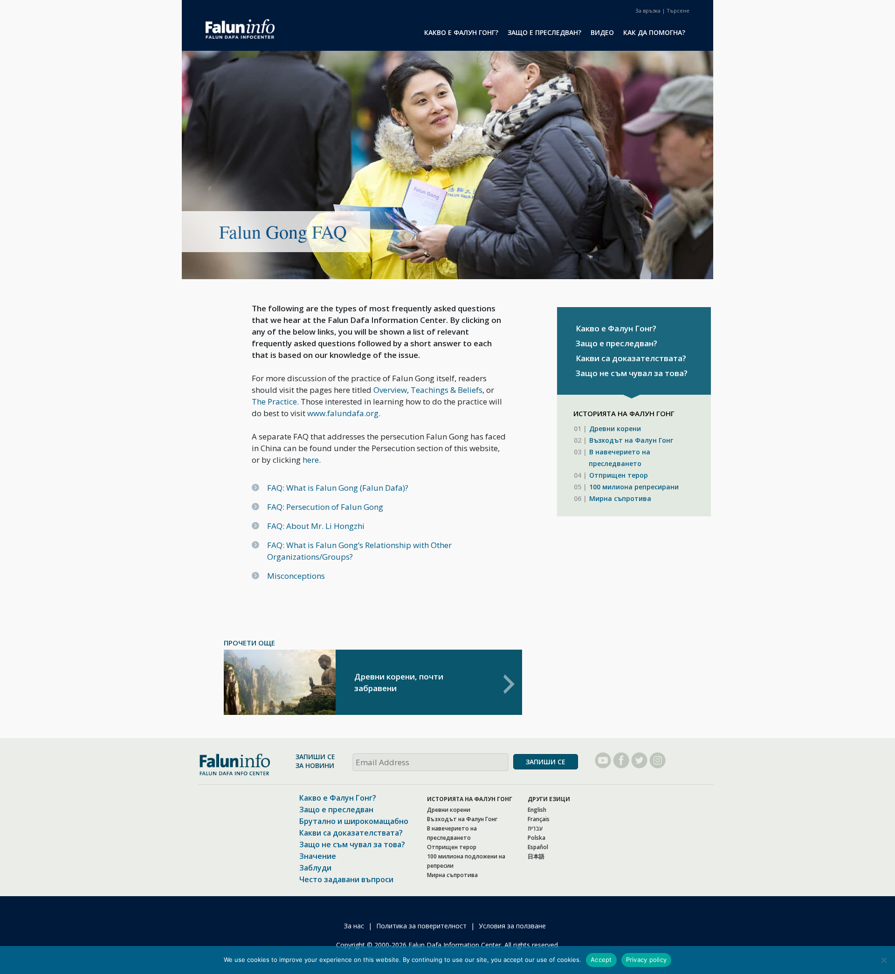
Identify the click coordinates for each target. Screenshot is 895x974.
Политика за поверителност (421, 925)
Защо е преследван (336, 809)
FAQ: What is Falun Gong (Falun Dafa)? (337, 487)
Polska (536, 838)
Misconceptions (296, 575)
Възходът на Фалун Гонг (631, 440)
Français (539, 819)
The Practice (274, 401)
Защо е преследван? (616, 343)
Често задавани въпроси (346, 879)
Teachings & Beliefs (446, 389)
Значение (317, 856)
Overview (390, 389)
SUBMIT (545, 761)
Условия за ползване (512, 925)
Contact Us (648, 10)
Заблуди (315, 868)
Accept (601, 959)
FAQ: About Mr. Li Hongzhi (316, 526)
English (537, 810)
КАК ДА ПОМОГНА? (654, 32)
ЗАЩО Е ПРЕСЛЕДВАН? (544, 32)
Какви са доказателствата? (631, 358)
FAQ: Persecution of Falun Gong (325, 506)
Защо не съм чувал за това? (632, 373)
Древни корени (615, 428)
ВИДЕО (602, 32)
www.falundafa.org (343, 413)
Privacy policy (646, 959)
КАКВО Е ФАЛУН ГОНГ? (461, 32)
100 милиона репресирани (634, 486)
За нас (354, 925)
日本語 (536, 856)
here (311, 459)
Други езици (549, 799)
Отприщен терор (618, 475)
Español (538, 847)
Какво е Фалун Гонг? (616, 328)
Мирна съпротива (620, 498)
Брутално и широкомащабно (353, 821)
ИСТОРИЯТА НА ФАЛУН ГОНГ (469, 799)
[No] (883, 960)
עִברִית (535, 828)
